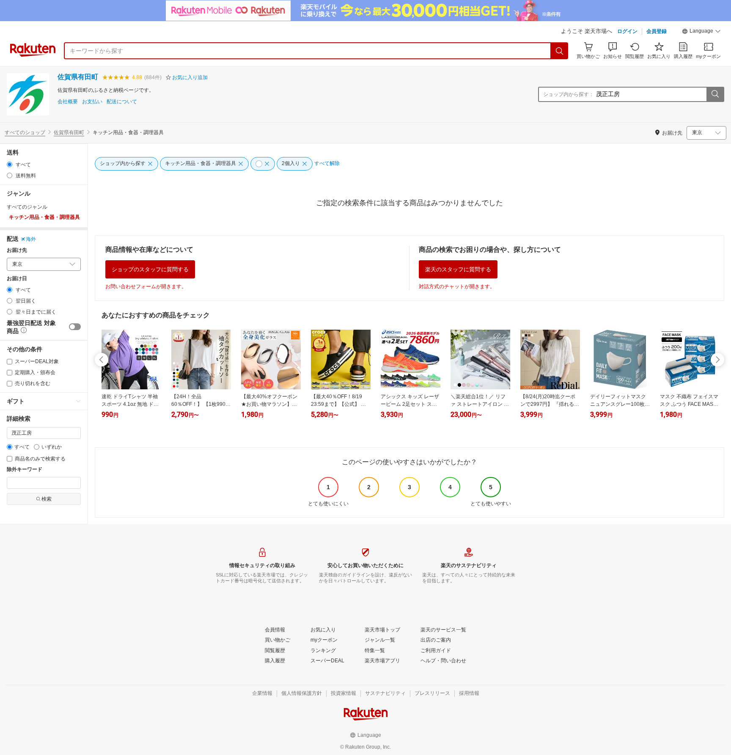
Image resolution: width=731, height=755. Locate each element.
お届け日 (17, 278)
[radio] (9, 164)
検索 (46, 499)
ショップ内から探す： (568, 94)
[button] (701, 32)
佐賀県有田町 (78, 76)
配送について (122, 102)
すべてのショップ (25, 132)
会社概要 (68, 102)
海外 (31, 239)
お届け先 (17, 250)
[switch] (75, 326)
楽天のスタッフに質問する (458, 269)
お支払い (92, 102)
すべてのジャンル (27, 207)
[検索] (559, 50)
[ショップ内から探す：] (714, 94)
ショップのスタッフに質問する (150, 269)
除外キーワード (24, 469)
